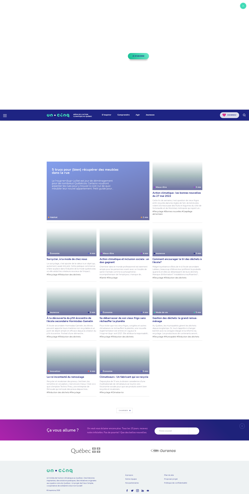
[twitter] (132, 490)
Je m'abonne (138, 56)
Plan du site (169, 475)
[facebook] (127, 490)
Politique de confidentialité (175, 483)
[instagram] (137, 490)
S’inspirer (106, 115)
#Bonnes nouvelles (172, 211)
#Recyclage (158, 211)
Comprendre (123, 115)
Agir (138, 115)
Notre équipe (131, 479)
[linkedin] (142, 490)
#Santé (103, 278)
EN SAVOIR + (63, 72)
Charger (123, 410)
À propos (129, 475)
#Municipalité (170, 337)
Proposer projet (171, 479)
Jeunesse (150, 115)
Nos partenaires (132, 483)
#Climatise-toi (117, 392)
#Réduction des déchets (69, 274)
